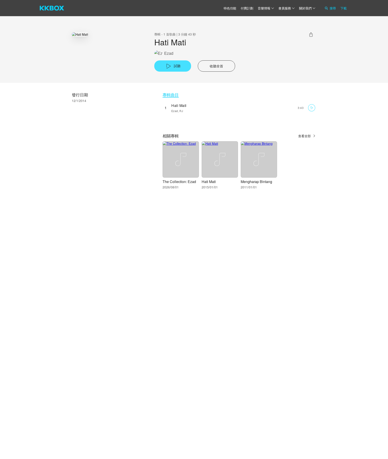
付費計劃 (247, 8)
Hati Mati (179, 105)
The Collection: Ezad (179, 181)
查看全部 (304, 136)
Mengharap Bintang (256, 181)
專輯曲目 (171, 94)
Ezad (168, 53)
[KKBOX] (52, 8)
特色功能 (230, 8)
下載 (343, 8)
